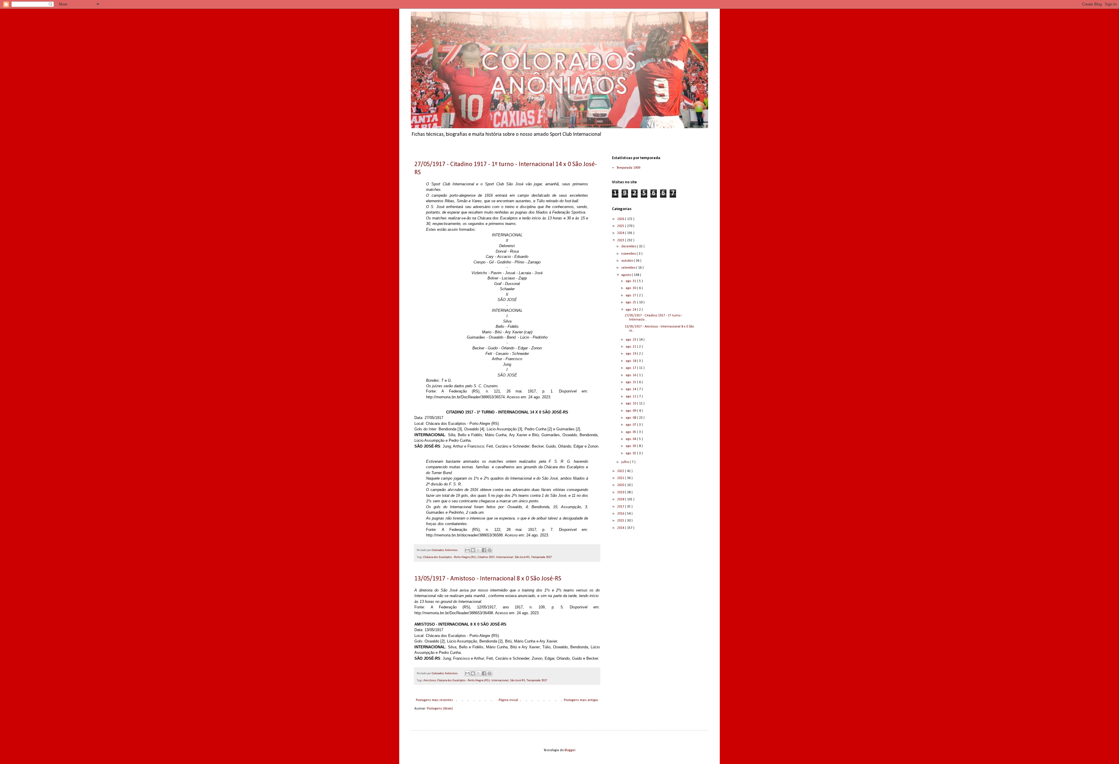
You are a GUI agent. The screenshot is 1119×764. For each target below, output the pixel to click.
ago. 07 (631, 425)
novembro (629, 254)
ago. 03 (631, 446)
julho (625, 462)
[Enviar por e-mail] (467, 550)
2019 (621, 492)
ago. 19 (631, 353)
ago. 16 (631, 375)
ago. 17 (631, 368)
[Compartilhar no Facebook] (484, 550)
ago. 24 (631, 309)
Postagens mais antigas (581, 700)
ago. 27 (631, 295)
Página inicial (508, 700)
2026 (621, 219)
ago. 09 (631, 411)
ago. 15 (631, 382)
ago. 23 (631, 339)
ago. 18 (631, 361)
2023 (621, 240)
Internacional (504, 557)
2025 (621, 226)
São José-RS (522, 557)
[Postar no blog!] (473, 550)
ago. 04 (631, 439)
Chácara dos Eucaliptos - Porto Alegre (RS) (449, 557)
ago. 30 (631, 288)
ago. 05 (631, 432)
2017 (621, 506)
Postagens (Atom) (440, 708)
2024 (621, 233)
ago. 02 (631, 453)
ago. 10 (631, 403)
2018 (621, 499)
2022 (621, 471)
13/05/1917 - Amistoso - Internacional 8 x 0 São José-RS (487, 578)
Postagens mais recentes (434, 700)
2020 (621, 485)
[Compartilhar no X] (478, 550)
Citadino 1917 (486, 557)
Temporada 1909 (628, 168)
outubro (627, 261)
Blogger (569, 750)
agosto (626, 275)
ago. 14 (631, 389)
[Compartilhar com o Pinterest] (489, 550)
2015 (621, 520)
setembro (628, 268)
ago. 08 (631, 418)
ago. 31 (631, 281)
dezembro (629, 246)
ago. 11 (631, 396)
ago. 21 (631, 346)
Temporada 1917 (541, 557)
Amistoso (429, 680)
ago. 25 (631, 302)
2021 (621, 478)
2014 (621, 528)
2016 (621, 513)
